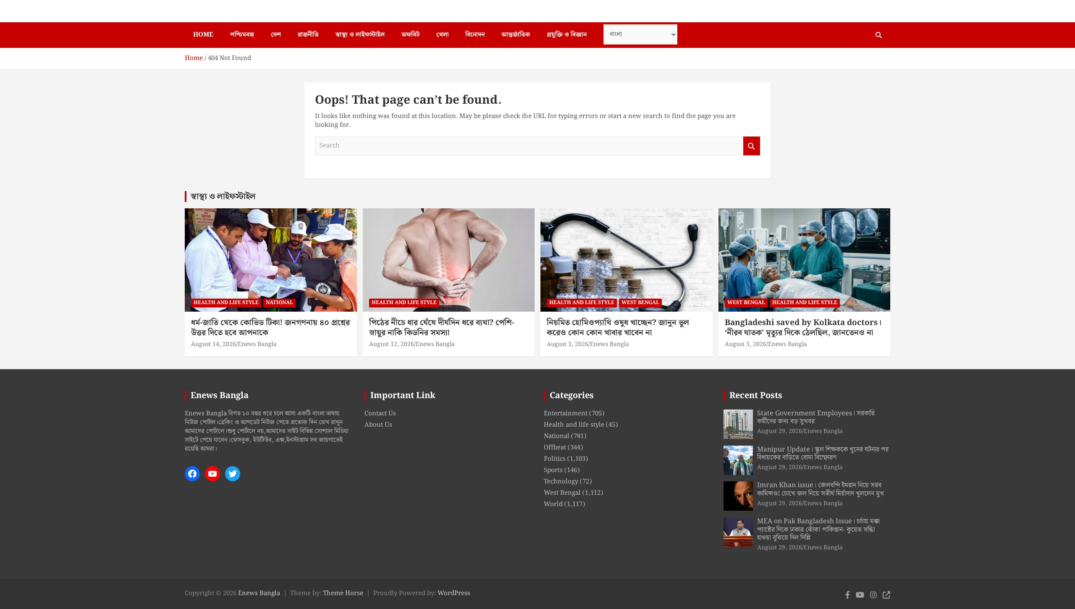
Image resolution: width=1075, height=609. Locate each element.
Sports (553, 470)
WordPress (454, 593)
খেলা (442, 35)
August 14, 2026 (213, 344)
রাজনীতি (308, 35)
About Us (378, 425)
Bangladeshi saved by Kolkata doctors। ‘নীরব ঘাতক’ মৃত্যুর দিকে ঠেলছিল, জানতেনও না (803, 328)
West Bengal (640, 303)
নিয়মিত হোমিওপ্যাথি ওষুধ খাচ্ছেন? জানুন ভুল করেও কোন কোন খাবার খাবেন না (618, 328)
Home (203, 35)
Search (751, 145)
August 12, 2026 (391, 344)
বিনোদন (475, 35)
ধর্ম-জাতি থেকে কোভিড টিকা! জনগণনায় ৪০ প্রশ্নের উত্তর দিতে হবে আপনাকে (270, 328)
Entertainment (565, 414)
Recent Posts (755, 395)
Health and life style (226, 303)
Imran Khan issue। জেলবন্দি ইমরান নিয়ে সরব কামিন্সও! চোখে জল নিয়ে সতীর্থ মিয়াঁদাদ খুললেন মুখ (820, 489)
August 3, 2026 (567, 344)
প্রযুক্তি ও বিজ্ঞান (567, 35)
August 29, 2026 (779, 431)
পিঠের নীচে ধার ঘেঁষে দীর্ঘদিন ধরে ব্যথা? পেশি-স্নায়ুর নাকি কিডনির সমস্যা (441, 328)
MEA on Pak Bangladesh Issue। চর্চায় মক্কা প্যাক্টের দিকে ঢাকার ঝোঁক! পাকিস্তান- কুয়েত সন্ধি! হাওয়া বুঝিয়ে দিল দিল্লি (818, 529)
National (279, 303)
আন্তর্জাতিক (515, 35)
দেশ (276, 35)
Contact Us (380, 414)
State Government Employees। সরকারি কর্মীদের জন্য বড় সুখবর (816, 417)
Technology (561, 482)
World (553, 504)
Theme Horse (343, 593)
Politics (555, 459)
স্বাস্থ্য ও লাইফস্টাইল (360, 35)
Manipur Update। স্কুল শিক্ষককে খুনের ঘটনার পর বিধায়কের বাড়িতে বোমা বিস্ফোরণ (823, 453)
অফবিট (410, 35)
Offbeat (555, 448)
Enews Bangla (257, 344)
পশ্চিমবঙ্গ (242, 35)
